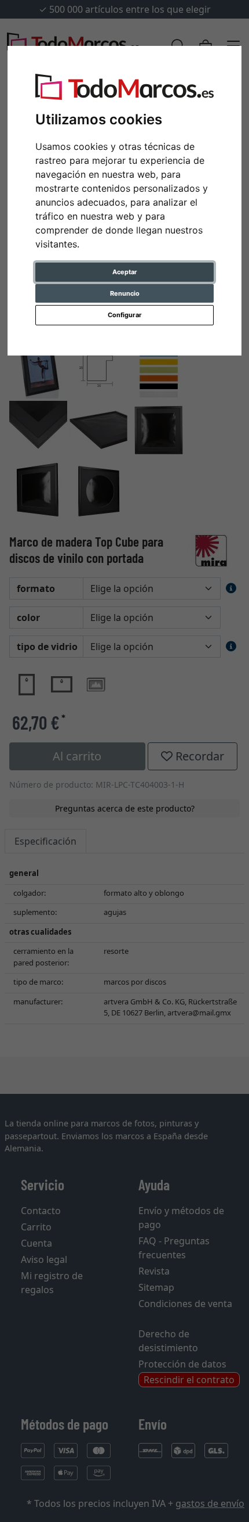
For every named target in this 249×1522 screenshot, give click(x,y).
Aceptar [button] (124, 272)
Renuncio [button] (125, 293)
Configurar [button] (125, 315)
